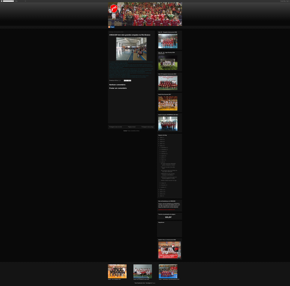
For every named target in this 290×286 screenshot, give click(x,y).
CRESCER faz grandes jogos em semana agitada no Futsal (169, 177)
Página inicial (131, 127)
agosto (163, 155)
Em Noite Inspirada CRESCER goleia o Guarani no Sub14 (168, 164)
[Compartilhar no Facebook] (129, 80)
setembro (163, 153)
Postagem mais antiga (148, 127)
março (163, 183)
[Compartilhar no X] (127, 80)
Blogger (153, 283)
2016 (161, 145)
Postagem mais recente (115, 127)
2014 (161, 191)
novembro (163, 149)
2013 (161, 193)
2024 (161, 137)
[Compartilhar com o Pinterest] (130, 80)
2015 (161, 189)
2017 (161, 143)
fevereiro (163, 185)
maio (162, 159)
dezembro (163, 147)
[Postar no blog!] (126, 80)
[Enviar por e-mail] (124, 80)
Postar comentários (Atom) (133, 130)
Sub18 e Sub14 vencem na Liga (168, 180)
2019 (161, 139)
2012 (161, 196)
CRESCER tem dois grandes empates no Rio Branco (168, 174)
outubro (163, 151)
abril (162, 162)
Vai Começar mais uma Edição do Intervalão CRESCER (169, 171)
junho (162, 157)
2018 (161, 141)
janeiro (163, 187)
